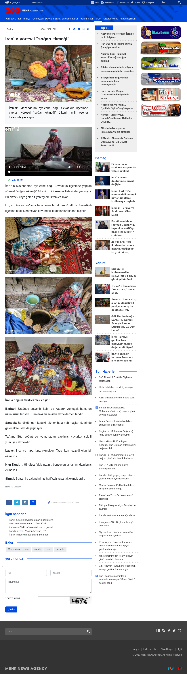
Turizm (97, 18)
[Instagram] (179, 631)
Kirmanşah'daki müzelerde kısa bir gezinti (31, 527)
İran (20, 18)
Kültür (75, 18)
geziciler (60, 549)
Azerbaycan (38, 18)
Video (115, 18)
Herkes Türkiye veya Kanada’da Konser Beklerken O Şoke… (117, 118)
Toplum (83, 18)
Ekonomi (66, 18)
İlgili (180, 649)
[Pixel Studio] (178, 668)
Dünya (48, 18)
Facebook (124, 3)
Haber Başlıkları (128, 18)
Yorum (100, 263)
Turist (48, 549)
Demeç (100, 158)
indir (17, 180)
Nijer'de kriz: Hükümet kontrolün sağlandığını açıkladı (114, 57)
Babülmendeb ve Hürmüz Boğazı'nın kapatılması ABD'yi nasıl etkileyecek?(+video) (123, 228)
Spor (90, 18)
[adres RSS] (163, 631)
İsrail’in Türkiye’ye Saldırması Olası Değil (122, 211)
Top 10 (104, 28)
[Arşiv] (158, 631)
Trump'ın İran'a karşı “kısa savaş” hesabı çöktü (123, 289)
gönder (11, 609)
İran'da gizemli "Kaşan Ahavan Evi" (27, 531)
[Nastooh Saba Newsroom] (169, 668)
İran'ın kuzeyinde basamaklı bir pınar (28, 534)
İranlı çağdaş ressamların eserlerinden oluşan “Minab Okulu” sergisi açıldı (117, 579)
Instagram (149, 3)
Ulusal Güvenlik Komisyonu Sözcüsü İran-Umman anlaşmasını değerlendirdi (117, 445)
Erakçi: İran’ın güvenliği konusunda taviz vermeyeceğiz (114, 81)
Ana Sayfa (11, 18)
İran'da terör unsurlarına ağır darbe (117, 515)
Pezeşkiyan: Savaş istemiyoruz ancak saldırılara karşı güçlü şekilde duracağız (116, 545)
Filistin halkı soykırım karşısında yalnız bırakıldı (123, 167)
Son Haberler (105, 371)
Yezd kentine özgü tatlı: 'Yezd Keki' (27, 523)
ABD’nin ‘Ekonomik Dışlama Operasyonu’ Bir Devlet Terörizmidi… (117, 142)
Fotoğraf (107, 18)
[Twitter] (174, 631)
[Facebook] (168, 631)
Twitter (137, 3)
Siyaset (56, 18)
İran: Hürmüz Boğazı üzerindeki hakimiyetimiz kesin (115, 94)
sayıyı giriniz (12, 598)
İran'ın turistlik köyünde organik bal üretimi (31, 520)
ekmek (37, 549)
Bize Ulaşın (167, 649)
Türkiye (26, 18)
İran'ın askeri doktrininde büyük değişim (122, 181)
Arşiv (96, 3)
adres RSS (109, 3)
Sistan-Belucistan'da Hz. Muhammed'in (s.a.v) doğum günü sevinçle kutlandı (117, 411)
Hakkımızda (149, 649)
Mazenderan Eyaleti (18, 549)
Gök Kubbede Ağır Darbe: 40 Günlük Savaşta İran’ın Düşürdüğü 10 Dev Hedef (123, 323)
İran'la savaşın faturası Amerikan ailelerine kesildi (122, 357)
